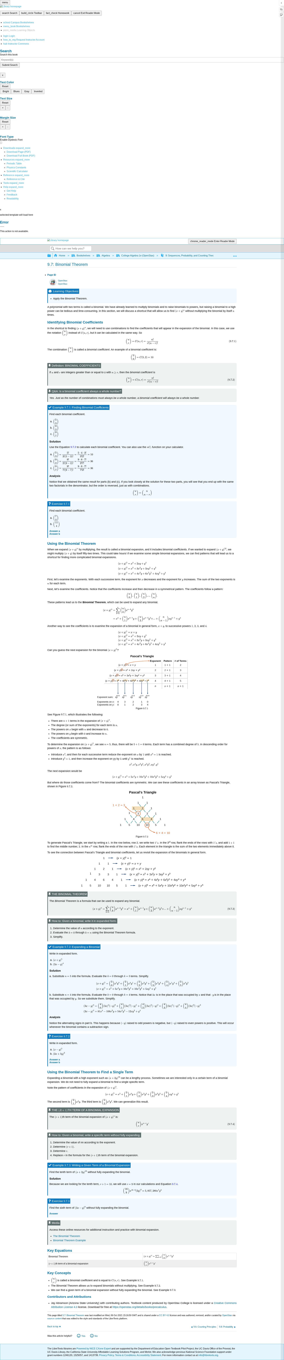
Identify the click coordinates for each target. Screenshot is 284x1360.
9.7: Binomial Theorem (73, 1315)
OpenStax (62, 281)
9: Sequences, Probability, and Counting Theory (190, 255)
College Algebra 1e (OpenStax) (138, 255)
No (96, 1336)
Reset (5, 86)
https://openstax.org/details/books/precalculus (139, 1307)
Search (53, 248)
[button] (12, 194)
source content (54, 1318)
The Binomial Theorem (66, 1236)
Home (62, 255)
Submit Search (10, 65)
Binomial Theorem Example (69, 1240)
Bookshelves (83, 255)
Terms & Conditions (125, 1355)
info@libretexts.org (208, 1355)
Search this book (9, 54)
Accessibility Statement (149, 1355)
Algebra (105, 255)
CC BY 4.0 (164, 1315)
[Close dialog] (2, 226)
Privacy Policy (106, 1355)
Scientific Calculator (17, 171)
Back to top (52, 1326)
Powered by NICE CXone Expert (93, 1348)
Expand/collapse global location (235, 255)
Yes (83, 1336)
